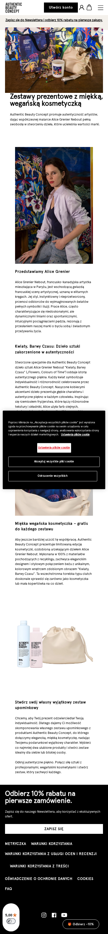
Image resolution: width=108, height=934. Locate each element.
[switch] (11, 921)
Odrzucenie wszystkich (53, 476)
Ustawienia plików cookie (75, 434)
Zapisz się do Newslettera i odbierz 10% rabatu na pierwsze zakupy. (54, 20)
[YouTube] (64, 915)
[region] (54, 450)
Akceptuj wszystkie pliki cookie (54, 461)
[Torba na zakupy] (89, 7)
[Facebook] (54, 915)
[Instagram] (44, 915)
